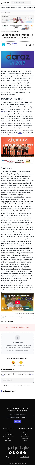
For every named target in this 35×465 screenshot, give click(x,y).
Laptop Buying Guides (8, 437)
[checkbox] (8, 417)
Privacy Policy (25, 438)
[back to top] (32, 461)
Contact (25, 440)
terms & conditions (22, 417)
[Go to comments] (26, 45)
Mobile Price (22, 8)
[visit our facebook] (17, 452)
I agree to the (18, 417)
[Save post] (30, 45)
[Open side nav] (33, 3)
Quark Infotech (25, 457)
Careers (25, 433)
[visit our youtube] (10, 452)
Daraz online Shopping (13, 31)
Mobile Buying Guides (8, 435)
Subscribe (17, 421)
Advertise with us (25, 437)
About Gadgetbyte (25, 435)
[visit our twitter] (21, 452)
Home (3, 8)
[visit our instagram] (14, 452)
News (8, 8)
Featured (9, 12)
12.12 (20, 132)
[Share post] (33, 45)
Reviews (14, 8)
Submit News (25, 431)
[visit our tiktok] (24, 452)
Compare (8, 438)
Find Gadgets (8, 440)
